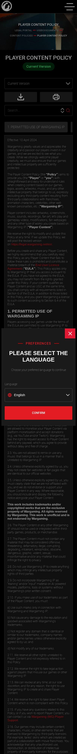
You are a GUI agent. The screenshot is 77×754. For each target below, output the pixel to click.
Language (11, 384)
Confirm (38, 413)
